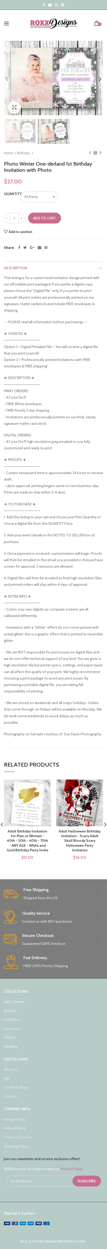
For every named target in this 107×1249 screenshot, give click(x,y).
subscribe (87, 1181)
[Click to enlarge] (14, 107)
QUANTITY (9, 193)
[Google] (32, 247)
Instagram (56, 5)
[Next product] (100, 153)
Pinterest (62, 5)
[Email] (39, 247)
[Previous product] (90, 153)
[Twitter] (25, 247)
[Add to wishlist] (43, 786)
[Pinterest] (46, 247)
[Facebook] (19, 247)
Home (8, 153)
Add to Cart (44, 218)
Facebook (43, 5)
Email (49, 5)
